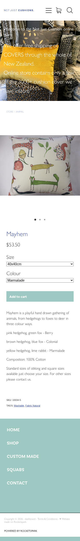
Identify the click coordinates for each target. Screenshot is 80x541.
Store (9, 111)
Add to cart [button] (18, 296)
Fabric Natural (32, 405)
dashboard (30, 518)
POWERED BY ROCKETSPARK (20, 530)
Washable (19, 405)
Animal (20, 111)
